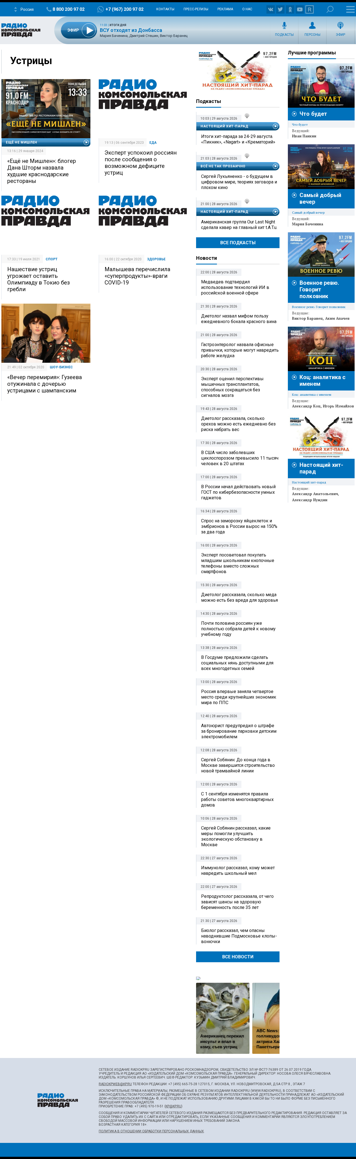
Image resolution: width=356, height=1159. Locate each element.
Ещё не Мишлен (21, 142)
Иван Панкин (304, 135)
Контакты (165, 9)
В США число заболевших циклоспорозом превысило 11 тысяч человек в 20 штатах (239, 458)
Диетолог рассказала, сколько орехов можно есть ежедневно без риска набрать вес (238, 424)
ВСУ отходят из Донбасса (131, 30)
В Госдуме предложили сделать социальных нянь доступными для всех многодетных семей (237, 663)
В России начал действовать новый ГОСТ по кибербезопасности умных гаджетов (238, 492)
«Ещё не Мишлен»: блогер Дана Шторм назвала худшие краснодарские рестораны (41, 171)
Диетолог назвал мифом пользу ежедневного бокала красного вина (238, 318)
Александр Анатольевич (315, 493)
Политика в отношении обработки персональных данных (151, 1131)
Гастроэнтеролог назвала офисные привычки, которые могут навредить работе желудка (240, 350)
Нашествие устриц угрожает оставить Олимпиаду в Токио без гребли (38, 279)
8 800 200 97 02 (69, 9)
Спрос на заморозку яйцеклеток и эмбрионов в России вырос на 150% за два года (239, 526)
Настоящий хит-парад (238, 70)
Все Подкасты (238, 242)
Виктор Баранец (307, 318)
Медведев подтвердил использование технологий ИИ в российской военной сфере (235, 287)
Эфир (340, 35)
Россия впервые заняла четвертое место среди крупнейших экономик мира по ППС (238, 697)
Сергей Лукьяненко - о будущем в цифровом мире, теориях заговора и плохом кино (239, 182)
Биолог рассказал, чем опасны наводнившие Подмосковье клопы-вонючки (239, 936)
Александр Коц (306, 406)
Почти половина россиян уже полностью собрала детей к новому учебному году (238, 629)
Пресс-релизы (196, 9)
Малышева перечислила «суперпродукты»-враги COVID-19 (137, 276)
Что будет (313, 113)
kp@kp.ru (173, 1106)
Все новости (237, 956)
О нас (247, 9)
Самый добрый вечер (308, 212)
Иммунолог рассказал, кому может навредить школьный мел (238, 870)
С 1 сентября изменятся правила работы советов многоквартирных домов (237, 799)
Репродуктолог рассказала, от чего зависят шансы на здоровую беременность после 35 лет (237, 902)
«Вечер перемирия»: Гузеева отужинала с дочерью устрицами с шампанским (44, 384)
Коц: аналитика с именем (311, 394)
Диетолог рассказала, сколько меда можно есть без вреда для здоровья (239, 597)
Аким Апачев (337, 318)
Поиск (330, 9)
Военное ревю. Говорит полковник (319, 289)
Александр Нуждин (309, 499)
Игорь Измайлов (338, 406)
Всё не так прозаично (223, 166)
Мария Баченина (307, 223)
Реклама (225, 9)
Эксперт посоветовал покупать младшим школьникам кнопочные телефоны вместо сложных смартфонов (237, 563)
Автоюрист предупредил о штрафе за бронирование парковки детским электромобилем (238, 731)
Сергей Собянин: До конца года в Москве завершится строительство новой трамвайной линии (238, 765)
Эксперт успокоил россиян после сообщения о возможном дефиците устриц (141, 162)
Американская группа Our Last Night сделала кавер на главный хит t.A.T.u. (239, 224)
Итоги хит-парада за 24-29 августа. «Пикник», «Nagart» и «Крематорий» (238, 139)
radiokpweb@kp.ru (115, 1084)
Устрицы (31, 61)
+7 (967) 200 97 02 (124, 9)
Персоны (312, 35)
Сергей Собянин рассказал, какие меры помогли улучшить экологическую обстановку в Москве (236, 836)
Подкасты (284, 35)
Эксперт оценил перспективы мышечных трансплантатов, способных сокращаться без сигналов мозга (232, 387)
